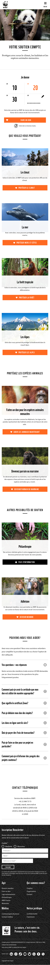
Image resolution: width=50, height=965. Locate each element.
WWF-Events (6, 900)
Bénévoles (5, 903)
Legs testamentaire (8, 894)
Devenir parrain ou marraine (26, 489)
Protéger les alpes (26, 352)
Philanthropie (7, 897)
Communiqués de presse (10, 914)
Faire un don (6, 891)
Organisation (31, 891)
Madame (8, 846)
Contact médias (7, 917)
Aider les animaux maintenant (27, 432)
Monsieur (21, 846)
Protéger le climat (26, 187)
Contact (29, 894)
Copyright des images (8, 960)
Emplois (30, 888)
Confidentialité (32, 914)
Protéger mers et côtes (27, 242)
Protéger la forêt (26, 297)
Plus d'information (26, 562)
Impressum (31, 917)
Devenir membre (27, 617)
